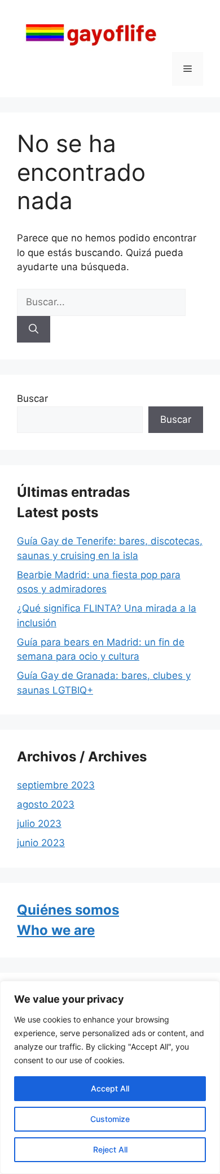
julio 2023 (39, 823)
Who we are (56, 930)
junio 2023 (41, 842)
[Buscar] (33, 329)
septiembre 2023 (56, 785)
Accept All (110, 1088)
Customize (110, 1119)
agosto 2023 (45, 804)
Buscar (32, 398)
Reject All (110, 1149)
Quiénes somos (68, 910)
